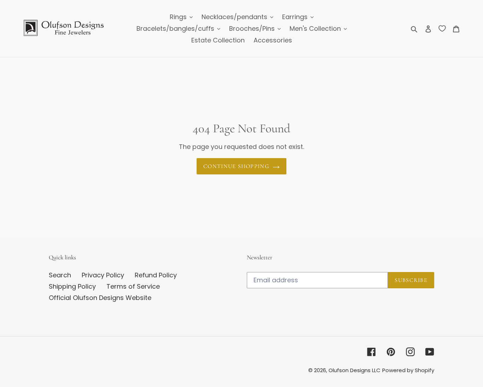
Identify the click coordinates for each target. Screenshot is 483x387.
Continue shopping (236, 166)
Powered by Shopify (408, 370)
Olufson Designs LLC (354, 370)
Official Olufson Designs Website (100, 297)
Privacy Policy (103, 275)
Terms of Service (133, 286)
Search (60, 275)
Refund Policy (156, 275)
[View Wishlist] (442, 28)
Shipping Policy (72, 286)
